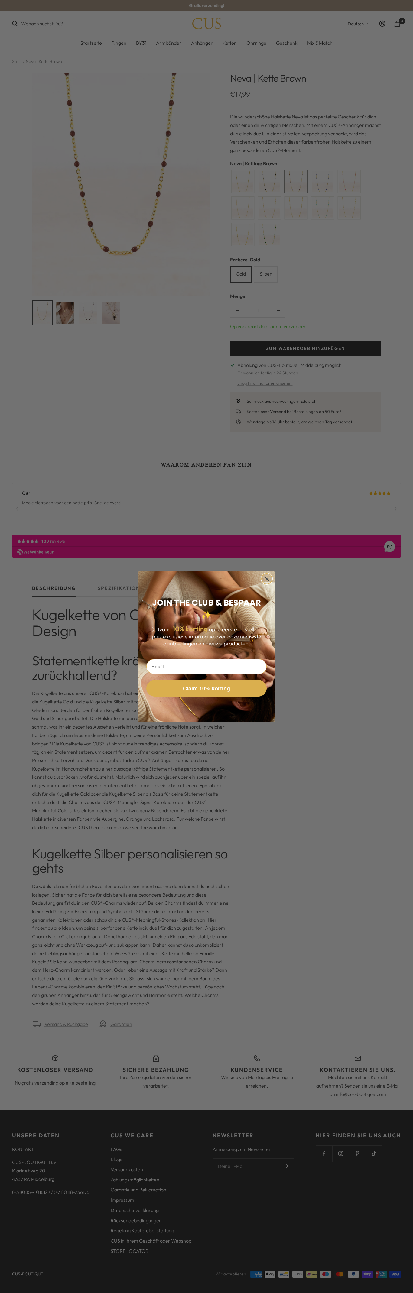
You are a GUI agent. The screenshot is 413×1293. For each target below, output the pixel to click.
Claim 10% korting (206, 688)
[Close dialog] (267, 579)
